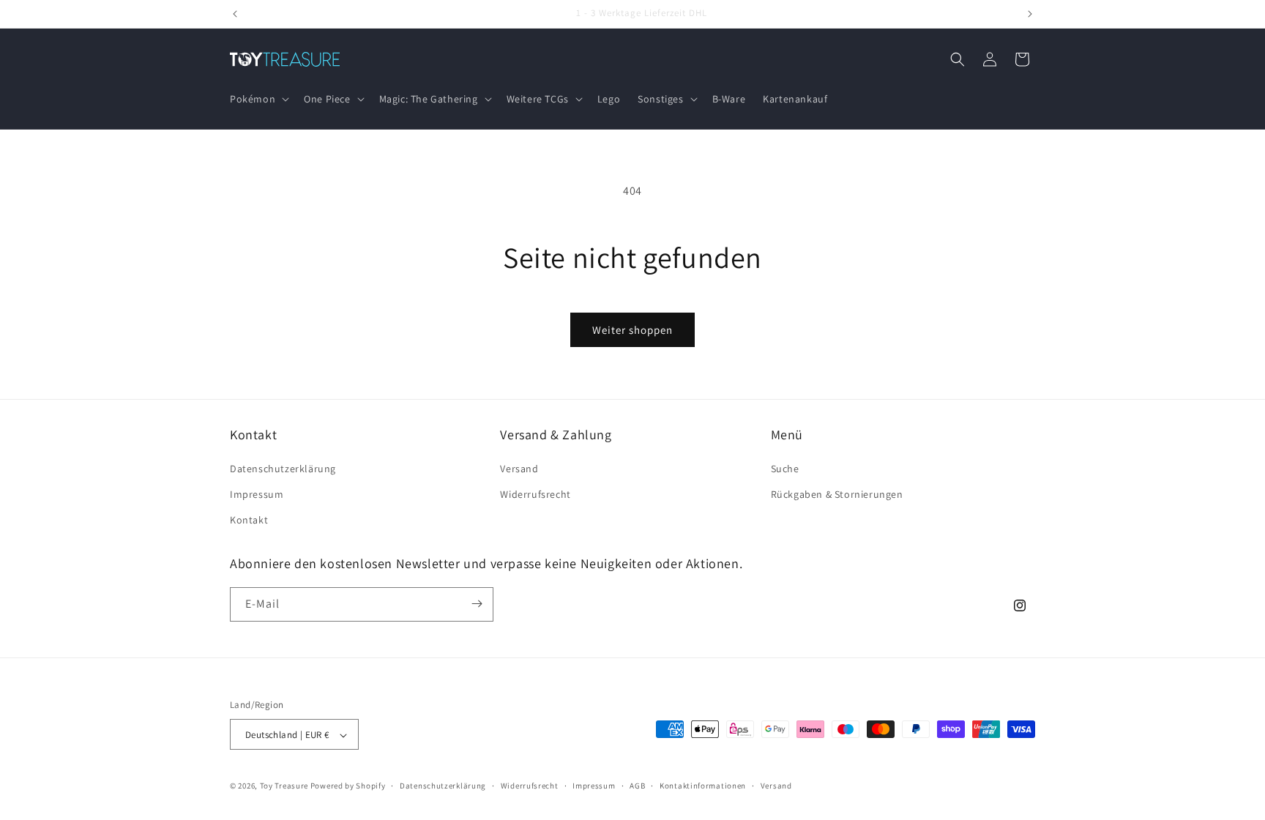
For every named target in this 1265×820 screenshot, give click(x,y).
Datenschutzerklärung (283, 467)
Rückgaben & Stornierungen (837, 493)
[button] (258, 98)
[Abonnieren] (476, 603)
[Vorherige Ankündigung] (235, 14)
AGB (637, 785)
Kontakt (249, 519)
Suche (785, 467)
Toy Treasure (284, 786)
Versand (519, 467)
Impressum (256, 493)
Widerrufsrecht (535, 493)
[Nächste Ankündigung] (1030, 14)
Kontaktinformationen (703, 785)
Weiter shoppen (632, 330)
